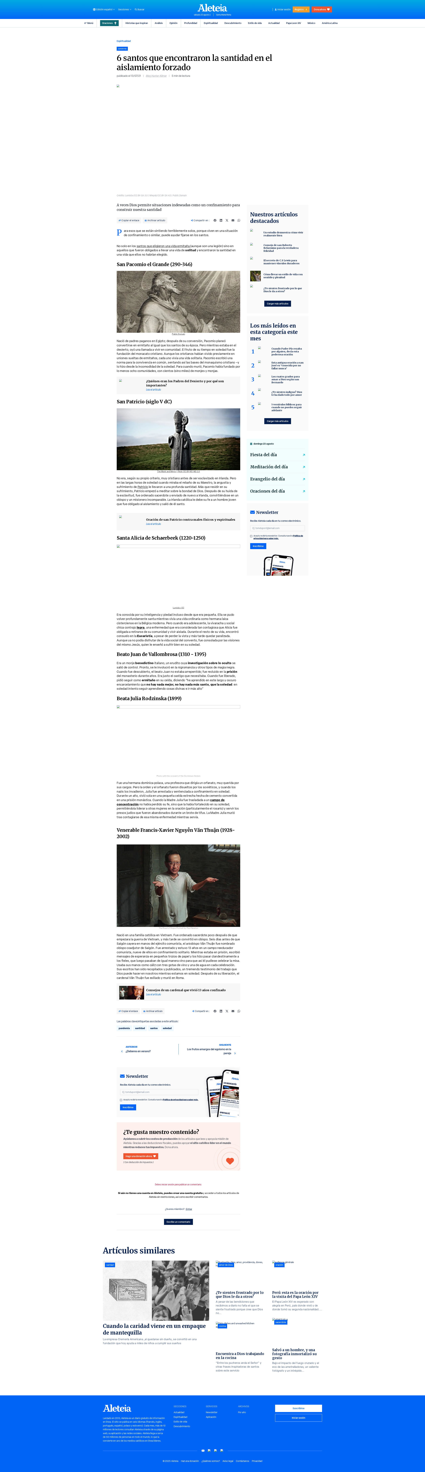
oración (279, 1264)
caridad (110, 1264)
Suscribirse (298, 1408)
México (311, 23)
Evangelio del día (267, 479)
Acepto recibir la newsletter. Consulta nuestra (160, 1099)
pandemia (124, 1028)
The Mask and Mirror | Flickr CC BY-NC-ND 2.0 (178, 471)
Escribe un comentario (178, 1221)
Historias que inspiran (137, 23)
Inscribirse (128, 1107)
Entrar (189, 1209)
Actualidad (274, 23)
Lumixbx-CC (178, 607)
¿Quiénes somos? (211, 1461)
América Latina (330, 23)
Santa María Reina (223, 14)
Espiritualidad (211, 23)
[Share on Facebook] (215, 220)
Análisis (159, 23)
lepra (141, 627)
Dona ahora (320, 9)
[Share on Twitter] (227, 220)
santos (154, 1028)
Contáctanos (242, 1461)
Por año (242, 1412)
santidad (140, 1028)
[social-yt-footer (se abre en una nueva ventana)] (203, 1450)
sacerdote (281, 1322)
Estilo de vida (255, 23)
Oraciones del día (267, 491)
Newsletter (211, 1412)
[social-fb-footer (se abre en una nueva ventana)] (209, 1450)
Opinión (173, 23)
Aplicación (211, 1416)
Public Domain (178, 334)
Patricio (143, 487)
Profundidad (190, 23)
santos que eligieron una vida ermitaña (163, 246)
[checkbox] (121, 1100)
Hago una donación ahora (139, 1156)
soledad (167, 1028)
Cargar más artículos (277, 303)
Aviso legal (227, 1461)
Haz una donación (190, 1461)
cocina (222, 1326)
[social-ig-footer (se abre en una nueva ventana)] (221, 1450)
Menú (90, 23)
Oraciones (107, 23)
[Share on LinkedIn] (221, 220)
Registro (299, 9)
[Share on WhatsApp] (239, 220)
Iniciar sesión (284, 9)
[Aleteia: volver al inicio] (212, 8)
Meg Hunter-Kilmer (156, 76)
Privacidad (257, 1461)
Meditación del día (269, 467)
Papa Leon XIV (293, 23)
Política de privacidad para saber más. (180, 1099)
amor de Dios (226, 1264)
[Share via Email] (233, 220)
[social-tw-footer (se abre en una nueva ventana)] (215, 1450)
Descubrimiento (232, 23)
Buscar (140, 9)
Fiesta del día (263, 454)
